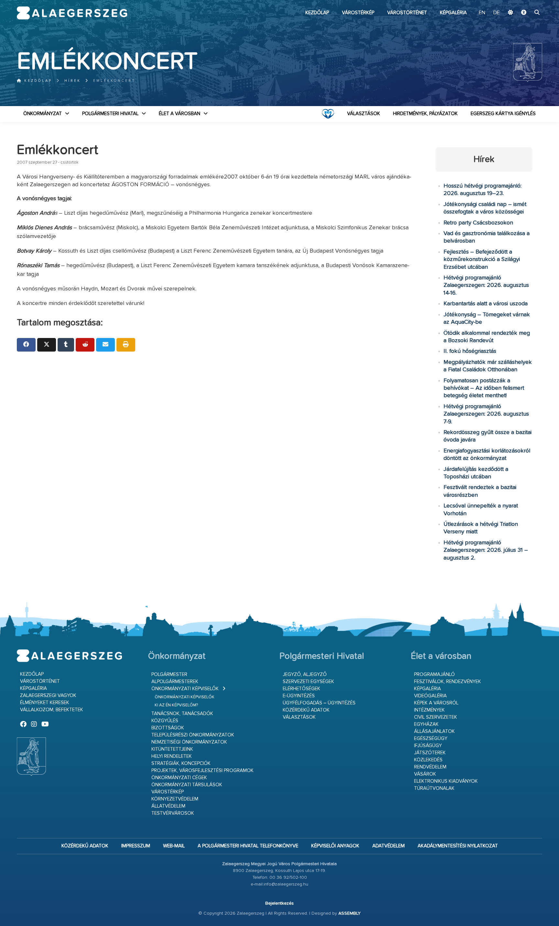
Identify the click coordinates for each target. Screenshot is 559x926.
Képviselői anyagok (335, 846)
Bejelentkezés (279, 903)
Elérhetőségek (301, 688)
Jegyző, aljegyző (305, 674)
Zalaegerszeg (72, 13)
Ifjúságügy (428, 745)
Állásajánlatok (434, 731)
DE (496, 13)
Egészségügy (430, 738)
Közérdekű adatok (306, 710)
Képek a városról (436, 703)
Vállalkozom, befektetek (51, 709)
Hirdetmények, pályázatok (425, 113)
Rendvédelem (430, 767)
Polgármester (169, 674)
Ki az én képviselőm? (176, 705)
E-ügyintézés (299, 695)
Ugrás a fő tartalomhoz (526, 3)
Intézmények (429, 710)
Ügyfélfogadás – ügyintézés (319, 703)
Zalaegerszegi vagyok (48, 695)
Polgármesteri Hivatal (110, 113)
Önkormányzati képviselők (185, 688)
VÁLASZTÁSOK (363, 113)
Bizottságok (167, 727)
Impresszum (135, 846)
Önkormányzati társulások (186, 784)
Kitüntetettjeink (172, 749)
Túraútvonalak (434, 788)
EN (482, 13)
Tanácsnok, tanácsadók (182, 713)
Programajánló (434, 674)
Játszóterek (430, 752)
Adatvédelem (388, 846)
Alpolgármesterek (174, 681)
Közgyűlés (164, 720)
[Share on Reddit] (85, 345)
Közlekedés (428, 759)
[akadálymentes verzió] (524, 13)
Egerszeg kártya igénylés (503, 113)
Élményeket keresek (44, 702)
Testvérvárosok (172, 813)
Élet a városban (179, 113)
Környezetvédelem (174, 799)
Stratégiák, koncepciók (181, 763)
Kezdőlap (317, 12)
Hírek (72, 80)
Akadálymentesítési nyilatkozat (458, 846)
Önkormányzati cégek (179, 777)
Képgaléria (453, 12)
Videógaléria (430, 695)
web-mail (174, 846)
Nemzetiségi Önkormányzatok (189, 742)
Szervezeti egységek (308, 681)
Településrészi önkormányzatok (192, 735)
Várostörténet (407, 12)
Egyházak (426, 724)
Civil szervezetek (435, 717)
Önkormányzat (42, 113)
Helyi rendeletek (171, 756)
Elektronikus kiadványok (446, 781)
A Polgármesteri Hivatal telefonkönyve (248, 846)
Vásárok (425, 774)
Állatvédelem (168, 806)
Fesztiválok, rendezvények (447, 681)
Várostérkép (358, 12)
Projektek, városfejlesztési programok (202, 770)
